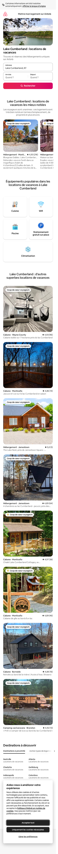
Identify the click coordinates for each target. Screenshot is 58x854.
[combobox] (28, 68)
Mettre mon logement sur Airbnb (34, 14)
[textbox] (15, 77)
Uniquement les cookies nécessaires (28, 829)
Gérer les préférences (27, 836)
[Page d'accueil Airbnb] (5, 14)
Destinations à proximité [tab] (14, 751)
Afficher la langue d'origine (34, 6)
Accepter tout (28, 823)
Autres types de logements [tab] (41, 751)
